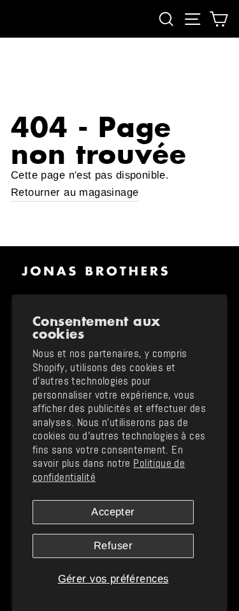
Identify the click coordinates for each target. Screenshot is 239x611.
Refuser (113, 546)
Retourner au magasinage (75, 192)
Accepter (112, 512)
